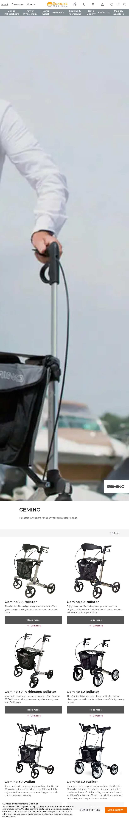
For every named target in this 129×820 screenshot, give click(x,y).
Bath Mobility (91, 12)
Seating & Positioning (74, 12)
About (4, 4)
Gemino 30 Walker (20, 782)
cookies (40, 806)
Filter (117, 533)
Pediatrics (104, 12)
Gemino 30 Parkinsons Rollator (30, 692)
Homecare (58, 12)
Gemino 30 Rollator (83, 602)
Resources (17, 4)
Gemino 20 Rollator (21, 602)
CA (118, 4)
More (30, 4)
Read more (33, 619)
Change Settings (89, 810)
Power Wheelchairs (30, 12)
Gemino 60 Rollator (83, 692)
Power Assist (45, 12)
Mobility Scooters (118, 12)
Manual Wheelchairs (11, 12)
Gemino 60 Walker (82, 782)
